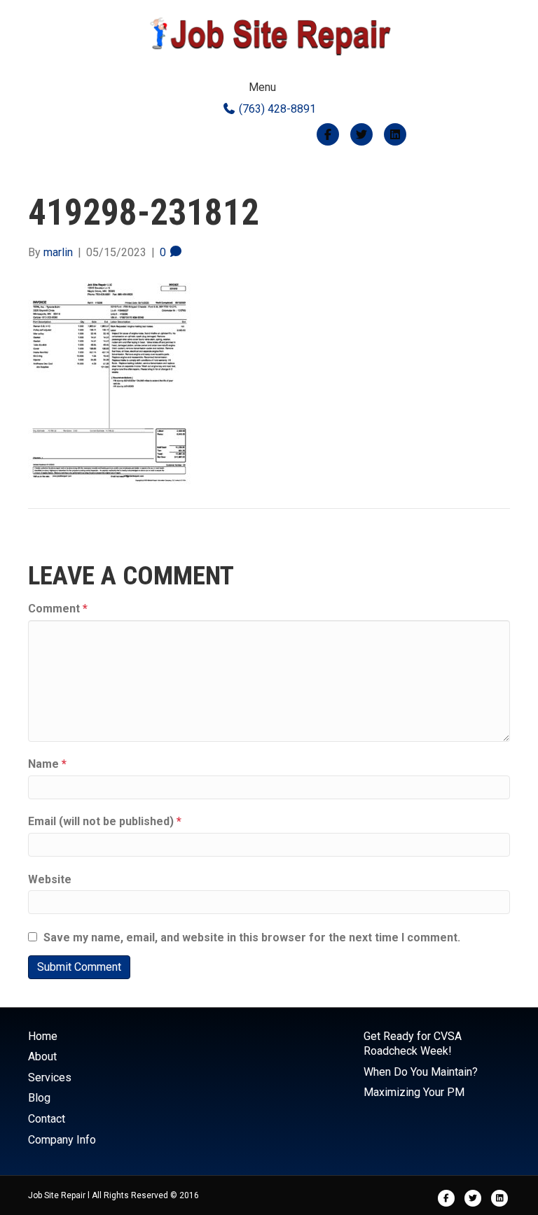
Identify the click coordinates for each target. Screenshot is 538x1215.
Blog (39, 1097)
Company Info (62, 1139)
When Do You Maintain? (421, 1072)
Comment (58, 608)
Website (49, 879)
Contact (46, 1118)
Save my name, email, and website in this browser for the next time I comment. (251, 937)
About (42, 1056)
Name (47, 764)
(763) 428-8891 (276, 108)
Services (49, 1077)
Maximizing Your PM (414, 1092)
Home (42, 1036)
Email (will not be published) (104, 821)
